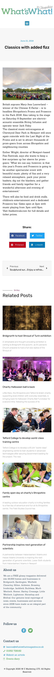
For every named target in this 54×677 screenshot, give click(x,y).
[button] (27, 23)
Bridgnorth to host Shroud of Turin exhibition (27, 335)
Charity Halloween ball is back (19, 386)
